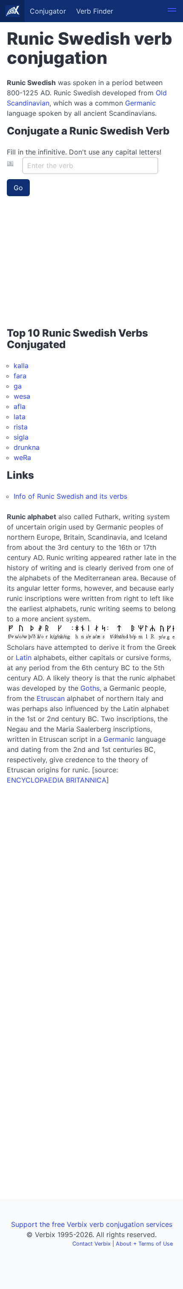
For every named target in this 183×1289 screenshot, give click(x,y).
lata (20, 416)
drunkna (27, 447)
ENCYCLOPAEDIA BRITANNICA (56, 780)
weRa (22, 457)
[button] (171, 11)
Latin (23, 657)
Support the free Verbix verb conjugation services (91, 1224)
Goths (90, 688)
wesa (22, 396)
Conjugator (48, 11)
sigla (21, 437)
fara (20, 376)
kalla (21, 365)
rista (21, 427)
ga (18, 386)
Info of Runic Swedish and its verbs (70, 496)
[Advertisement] (60, 264)
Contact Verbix (91, 1243)
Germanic (140, 103)
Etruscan (51, 698)
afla (20, 406)
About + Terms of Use (144, 1243)
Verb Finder (94, 11)
